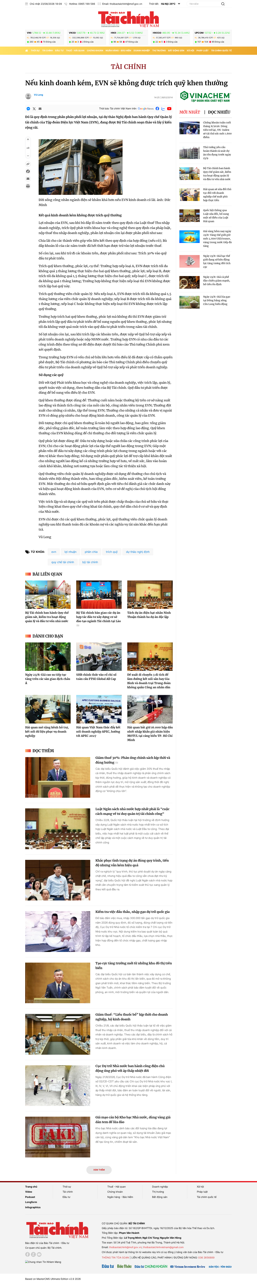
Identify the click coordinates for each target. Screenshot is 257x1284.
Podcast (30, 1196)
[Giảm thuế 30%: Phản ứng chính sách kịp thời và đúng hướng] (57, 777)
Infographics (33, 1207)
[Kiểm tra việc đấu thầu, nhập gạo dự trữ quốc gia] (57, 931)
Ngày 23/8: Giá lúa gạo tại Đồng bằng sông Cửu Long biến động (216, 300)
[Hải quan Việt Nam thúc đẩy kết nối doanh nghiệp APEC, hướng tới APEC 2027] (99, 709)
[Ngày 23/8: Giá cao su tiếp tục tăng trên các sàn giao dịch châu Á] (48, 656)
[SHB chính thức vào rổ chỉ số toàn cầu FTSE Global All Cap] (99, 656)
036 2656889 (206, 1257)
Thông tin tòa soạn (115, 1257)
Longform (31, 1202)
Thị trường (159, 50)
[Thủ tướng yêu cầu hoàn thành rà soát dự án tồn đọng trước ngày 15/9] (189, 152)
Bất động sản (176, 50)
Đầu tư (59, 50)
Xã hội (190, 50)
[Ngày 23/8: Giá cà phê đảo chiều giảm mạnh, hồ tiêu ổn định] (189, 282)
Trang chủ (31, 1186)
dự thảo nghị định (137, 552)
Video (28, 1191)
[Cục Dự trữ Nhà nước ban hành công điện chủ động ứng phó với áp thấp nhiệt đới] (57, 1085)
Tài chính (47, 50)
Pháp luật (203, 50)
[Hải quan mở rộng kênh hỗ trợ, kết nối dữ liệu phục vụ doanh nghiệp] (48, 709)
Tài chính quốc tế (221, 50)
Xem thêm (99, 1169)
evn (53, 552)
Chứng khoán (95, 50)
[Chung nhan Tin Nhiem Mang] (43, 1261)
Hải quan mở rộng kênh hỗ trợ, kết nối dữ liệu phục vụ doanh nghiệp (47, 731)
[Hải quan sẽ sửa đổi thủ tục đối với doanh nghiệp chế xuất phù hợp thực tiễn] (189, 194)
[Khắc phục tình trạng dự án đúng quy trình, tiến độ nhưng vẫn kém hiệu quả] (57, 880)
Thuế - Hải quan (75, 50)
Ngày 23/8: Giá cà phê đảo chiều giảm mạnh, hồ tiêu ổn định (216, 280)
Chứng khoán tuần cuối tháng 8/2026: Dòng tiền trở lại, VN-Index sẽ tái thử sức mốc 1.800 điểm (217, 130)
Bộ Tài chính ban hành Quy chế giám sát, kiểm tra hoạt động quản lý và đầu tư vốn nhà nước (47, 617)
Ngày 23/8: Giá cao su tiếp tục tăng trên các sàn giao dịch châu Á (47, 679)
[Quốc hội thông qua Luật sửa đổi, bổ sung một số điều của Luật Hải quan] (189, 215)
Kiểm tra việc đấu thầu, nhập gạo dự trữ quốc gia (132, 912)
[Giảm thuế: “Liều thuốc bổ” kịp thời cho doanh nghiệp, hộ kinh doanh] (57, 1034)
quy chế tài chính (62, 562)
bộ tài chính (90, 562)
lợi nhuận (70, 552)
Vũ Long (38, 94)
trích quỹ (112, 552)
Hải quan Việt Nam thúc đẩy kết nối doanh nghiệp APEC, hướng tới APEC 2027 (98, 731)
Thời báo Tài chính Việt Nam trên (117, 108)
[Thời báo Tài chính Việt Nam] (128, 18)
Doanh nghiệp (142, 50)
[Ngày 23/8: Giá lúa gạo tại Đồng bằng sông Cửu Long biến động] (189, 302)
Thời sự (35, 50)
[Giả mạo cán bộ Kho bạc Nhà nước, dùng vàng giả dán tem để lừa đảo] (57, 1137)
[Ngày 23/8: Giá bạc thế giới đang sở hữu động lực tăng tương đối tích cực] (189, 261)
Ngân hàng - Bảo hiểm (118, 50)
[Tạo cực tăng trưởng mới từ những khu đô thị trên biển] (57, 983)
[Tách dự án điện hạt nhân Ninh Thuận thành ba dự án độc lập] (150, 594)
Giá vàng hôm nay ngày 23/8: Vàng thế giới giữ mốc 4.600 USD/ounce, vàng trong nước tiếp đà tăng (217, 239)
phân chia (91, 552)
